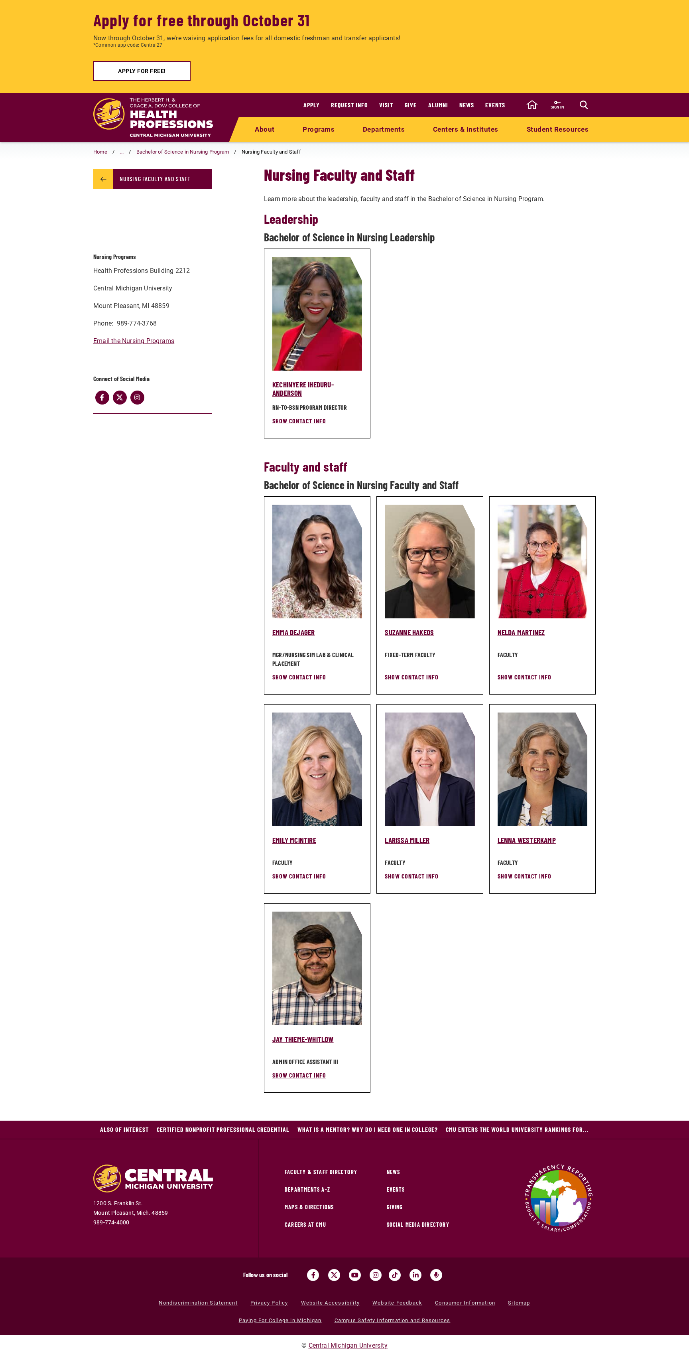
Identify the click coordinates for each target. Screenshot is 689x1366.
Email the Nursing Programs (133, 341)
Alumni (438, 105)
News (466, 105)
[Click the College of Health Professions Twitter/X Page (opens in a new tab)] (119, 397)
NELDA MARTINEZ (521, 632)
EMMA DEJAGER (293, 632)
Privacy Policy (269, 1303)
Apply (311, 105)
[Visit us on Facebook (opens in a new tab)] (313, 1275)
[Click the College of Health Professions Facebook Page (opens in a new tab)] (102, 397)
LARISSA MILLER (407, 840)
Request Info (349, 105)
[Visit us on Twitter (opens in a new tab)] (334, 1275)
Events (495, 105)
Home (100, 152)
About (265, 129)
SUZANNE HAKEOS (409, 632)
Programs (319, 129)
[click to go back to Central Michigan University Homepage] (532, 105)
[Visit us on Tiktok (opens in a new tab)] (395, 1275)
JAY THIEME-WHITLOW (303, 1039)
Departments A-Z (307, 1189)
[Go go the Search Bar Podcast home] (436, 1275)
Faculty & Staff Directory (321, 1172)
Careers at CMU (305, 1224)
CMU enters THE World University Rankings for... (517, 1129)
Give (411, 105)
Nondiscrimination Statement (198, 1303)
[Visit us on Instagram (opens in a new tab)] (375, 1275)
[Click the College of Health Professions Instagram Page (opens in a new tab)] (137, 397)
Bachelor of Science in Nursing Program (182, 152)
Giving (395, 1207)
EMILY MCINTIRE (294, 840)
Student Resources (558, 129)
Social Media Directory (418, 1224)
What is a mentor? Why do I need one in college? (367, 1129)
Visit (386, 105)
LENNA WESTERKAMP (527, 840)
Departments (384, 129)
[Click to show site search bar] (584, 105)
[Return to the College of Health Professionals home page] (153, 117)
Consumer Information (465, 1303)
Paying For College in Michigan (280, 1320)
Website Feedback (397, 1303)
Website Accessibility (330, 1303)
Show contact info (299, 420)
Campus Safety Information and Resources (393, 1320)
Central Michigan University (348, 1345)
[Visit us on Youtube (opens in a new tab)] (355, 1275)
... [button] (122, 152)
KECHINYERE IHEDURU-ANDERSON (303, 388)
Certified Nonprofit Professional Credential (223, 1129)
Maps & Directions (309, 1207)
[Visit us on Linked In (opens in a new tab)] (415, 1275)
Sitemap (519, 1303)
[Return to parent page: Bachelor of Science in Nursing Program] (103, 179)
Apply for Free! (142, 71)
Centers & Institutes (465, 129)
